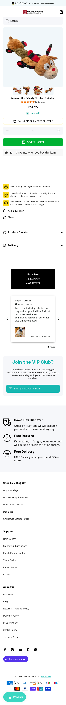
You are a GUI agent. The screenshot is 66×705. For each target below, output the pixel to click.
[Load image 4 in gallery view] (49, 90)
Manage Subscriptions (15, 545)
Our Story (8, 594)
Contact (7, 574)
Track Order (9, 560)
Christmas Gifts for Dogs (16, 518)
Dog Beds (8, 511)
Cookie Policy (10, 629)
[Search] (6, 21)
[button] (33, 102)
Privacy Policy (10, 622)
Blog (5, 601)
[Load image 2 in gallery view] (28, 90)
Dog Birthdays (10, 490)
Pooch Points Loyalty (14, 553)
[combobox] (33, 21)
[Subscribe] (56, 389)
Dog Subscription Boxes (16, 497)
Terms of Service (12, 637)
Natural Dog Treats (13, 504)
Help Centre (9, 538)
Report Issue (10, 567)
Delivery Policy (11, 615)
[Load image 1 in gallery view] (17, 90)
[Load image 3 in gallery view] (38, 90)
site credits (46, 676)
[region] (33, 318)
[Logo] (33, 12)
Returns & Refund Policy (16, 608)
